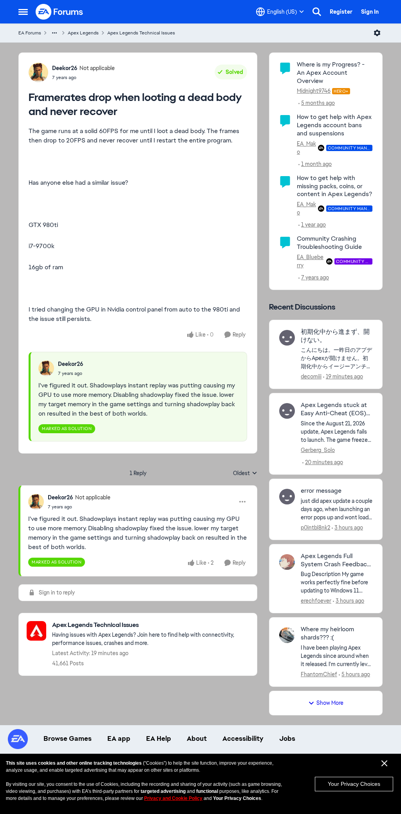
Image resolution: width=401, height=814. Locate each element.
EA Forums (29, 33)
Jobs (287, 738)
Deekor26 (65, 68)
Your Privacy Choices (354, 784)
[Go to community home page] (59, 12)
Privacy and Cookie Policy (173, 798)
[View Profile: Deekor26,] (46, 368)
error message (321, 491)
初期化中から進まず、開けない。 (335, 336)
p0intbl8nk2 (315, 527)
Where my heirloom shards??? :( (327, 633)
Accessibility (243, 738)
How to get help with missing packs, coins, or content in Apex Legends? (334, 186)
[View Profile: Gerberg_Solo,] (287, 411)
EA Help (158, 738)
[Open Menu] (377, 32)
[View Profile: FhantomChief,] (287, 635)
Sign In (370, 11)
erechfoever (316, 600)
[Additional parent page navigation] (54, 32)
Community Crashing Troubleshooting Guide (329, 242)
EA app (118, 738)
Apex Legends (83, 33)
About (197, 738)
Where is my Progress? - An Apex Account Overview (331, 72)
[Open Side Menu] (23, 12)
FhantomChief (319, 674)
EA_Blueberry (310, 261)
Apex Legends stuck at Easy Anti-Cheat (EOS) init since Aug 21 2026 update (334, 409)
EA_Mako (306, 147)
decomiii (311, 376)
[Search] (317, 11)
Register (341, 11)
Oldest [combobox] (245, 473)
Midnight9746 (314, 90)
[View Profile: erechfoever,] (287, 562)
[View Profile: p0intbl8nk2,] (287, 496)
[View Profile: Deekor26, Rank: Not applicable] (38, 72)
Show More (329, 702)
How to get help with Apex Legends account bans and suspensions (334, 125)
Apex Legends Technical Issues (141, 33)
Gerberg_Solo (318, 450)
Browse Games (67, 738)
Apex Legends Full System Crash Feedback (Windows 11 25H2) (335, 560)
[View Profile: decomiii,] (287, 338)
